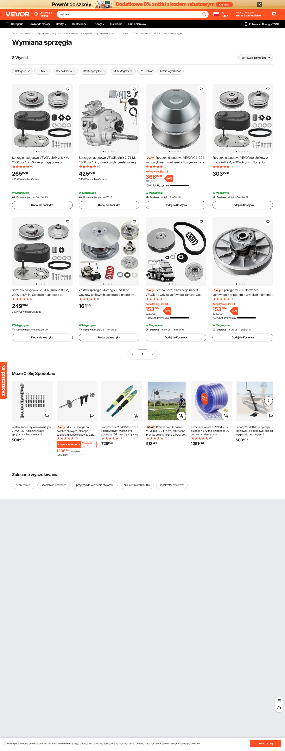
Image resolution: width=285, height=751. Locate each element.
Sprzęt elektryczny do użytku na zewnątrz (58, 33)
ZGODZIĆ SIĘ (266, 743)
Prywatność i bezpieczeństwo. (185, 743)
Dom (14, 33)
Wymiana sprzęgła (173, 33)
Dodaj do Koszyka (42, 205)
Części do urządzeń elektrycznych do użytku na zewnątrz (106, 33)
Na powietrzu (27, 33)
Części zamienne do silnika (147, 33)
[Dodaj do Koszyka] (47, 416)
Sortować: (247, 57)
